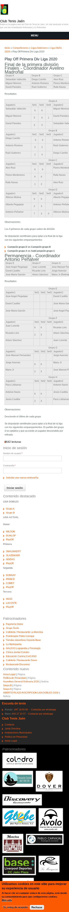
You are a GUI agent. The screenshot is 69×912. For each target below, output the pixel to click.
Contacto (9, 724)
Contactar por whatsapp (43, 709)
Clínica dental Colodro (17, 652)
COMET (10, 583)
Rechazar (36, 907)
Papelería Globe (14, 624)
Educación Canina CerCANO (21, 656)
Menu (34, 35)
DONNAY (11, 575)
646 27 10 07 (19, 713)
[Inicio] (4, 14)
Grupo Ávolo (12, 628)
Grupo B (10, 512)
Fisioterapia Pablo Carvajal (20, 636)
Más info (7, 900)
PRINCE (10, 579)
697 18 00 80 (21, 709)
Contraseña (9, 465)
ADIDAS (10, 559)
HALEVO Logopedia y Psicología (23, 648)
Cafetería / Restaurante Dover (21, 660)
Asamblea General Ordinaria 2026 (21, 681)
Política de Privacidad (14, 678)
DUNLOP (11, 535)
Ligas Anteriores (39, 48)
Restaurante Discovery (18, 664)
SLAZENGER (13, 555)
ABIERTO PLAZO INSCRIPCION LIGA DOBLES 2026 (30, 692)
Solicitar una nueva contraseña (22, 477)
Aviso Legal (9, 674)
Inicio (7, 48)
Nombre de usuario (12, 453)
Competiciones (20, 48)
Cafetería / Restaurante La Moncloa (24, 632)
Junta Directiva (12, 728)
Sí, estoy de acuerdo (15, 907)
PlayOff (9, 539)
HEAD (9, 599)
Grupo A (10, 508)
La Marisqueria (14, 644)
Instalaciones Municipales (18, 732)
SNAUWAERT (13, 551)
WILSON (10, 531)
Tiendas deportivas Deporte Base (23, 640)
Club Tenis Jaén (12, 21)
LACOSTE (11, 603)
